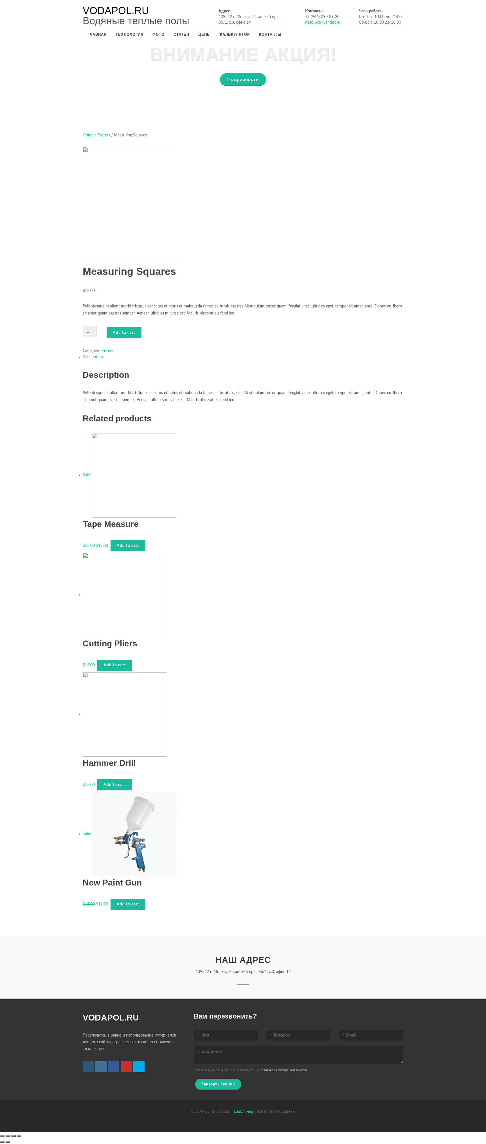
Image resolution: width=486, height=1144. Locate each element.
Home (88, 135)
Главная (97, 34)
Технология (129, 34)
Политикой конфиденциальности (283, 1070)
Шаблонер (243, 1112)
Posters (103, 135)
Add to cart (124, 333)
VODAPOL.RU (116, 11)
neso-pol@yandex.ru (322, 22)
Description (93, 357)
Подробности (243, 79)
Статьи (181, 34)
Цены (204, 34)
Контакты (270, 34)
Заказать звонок (218, 1084)
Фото (158, 34)
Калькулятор (235, 34)
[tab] (243, 357)
